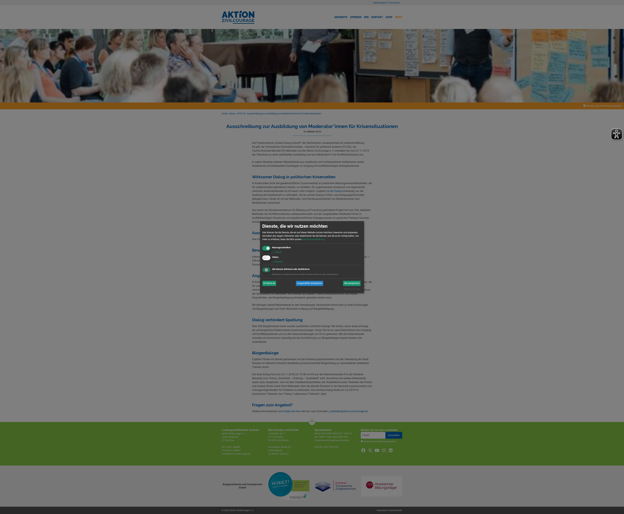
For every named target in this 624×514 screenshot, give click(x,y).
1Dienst (277, 252)
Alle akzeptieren (352, 283)
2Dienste (277, 261)
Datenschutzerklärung (313, 239)
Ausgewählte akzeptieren (309, 283)
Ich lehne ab (269, 283)
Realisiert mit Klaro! (352, 289)
